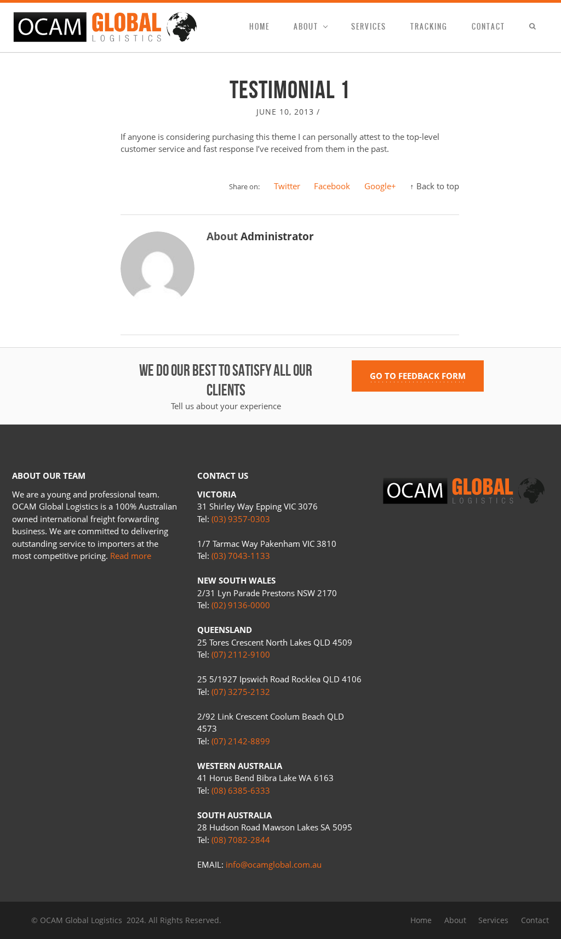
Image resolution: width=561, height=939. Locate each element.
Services (368, 26)
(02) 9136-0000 (240, 604)
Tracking (429, 26)
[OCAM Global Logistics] (105, 27)
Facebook (332, 185)
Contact (488, 26)
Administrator (277, 236)
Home (259, 26)
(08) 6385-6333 (240, 790)
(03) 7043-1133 (240, 555)
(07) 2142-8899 (240, 741)
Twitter (287, 185)
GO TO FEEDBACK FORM (418, 375)
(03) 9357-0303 (240, 518)
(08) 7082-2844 (240, 839)
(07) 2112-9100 (240, 654)
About (306, 26)
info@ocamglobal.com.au (274, 864)
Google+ (380, 185)
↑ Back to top (434, 185)
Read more (130, 555)
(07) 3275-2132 (240, 691)
